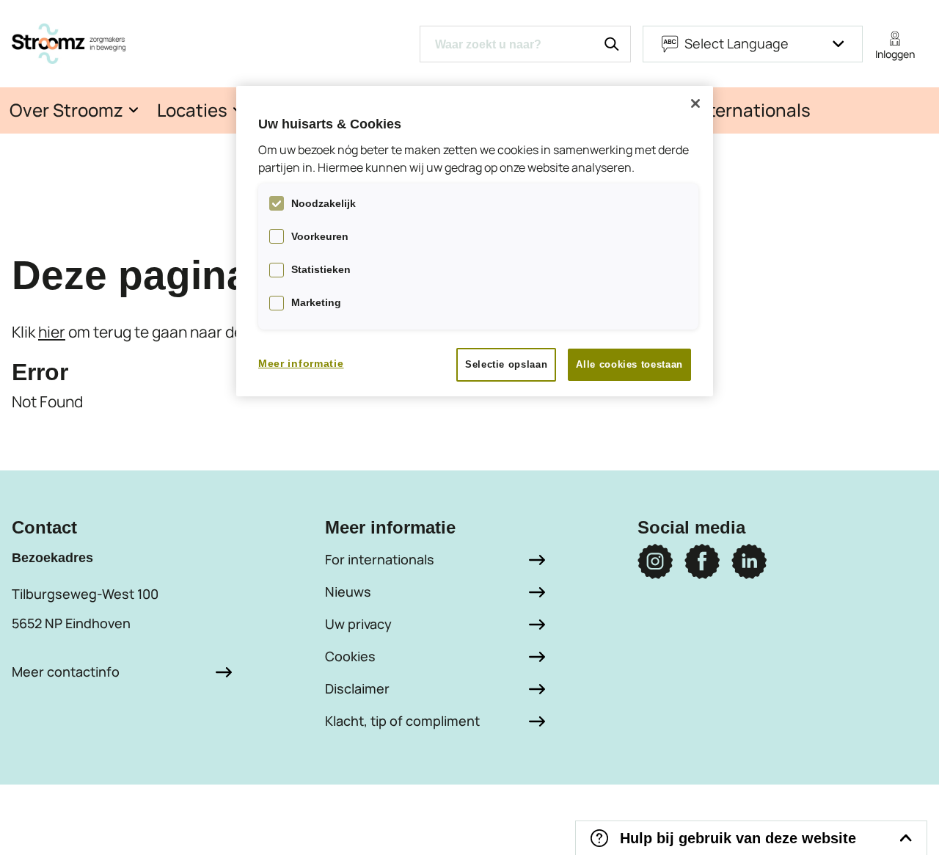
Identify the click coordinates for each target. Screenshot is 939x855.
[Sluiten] (695, 103)
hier (51, 331)
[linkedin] (749, 561)
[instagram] (655, 561)
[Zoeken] (611, 44)
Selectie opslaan (506, 364)
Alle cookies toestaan (629, 364)
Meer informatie (301, 363)
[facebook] (702, 561)
